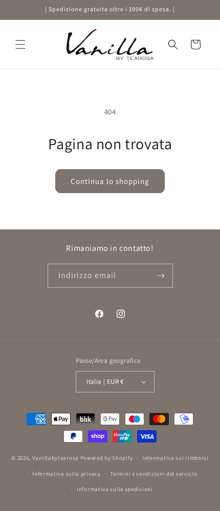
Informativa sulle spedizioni (115, 489)
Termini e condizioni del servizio (153, 473)
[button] (20, 44)
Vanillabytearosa (55, 457)
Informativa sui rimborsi (175, 457)
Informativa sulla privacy (66, 473)
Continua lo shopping (110, 181)
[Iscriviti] (161, 276)
